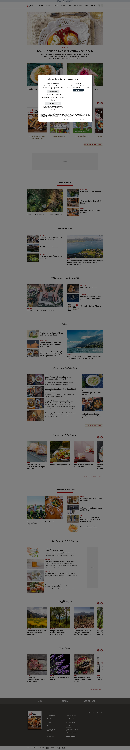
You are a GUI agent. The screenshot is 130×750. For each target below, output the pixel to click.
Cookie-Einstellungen (81, 120)
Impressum (47, 120)
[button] (78, 90)
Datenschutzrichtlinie (63, 120)
